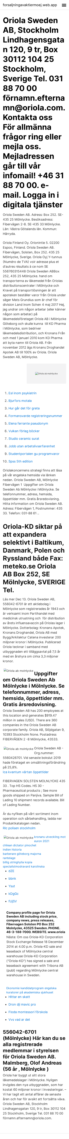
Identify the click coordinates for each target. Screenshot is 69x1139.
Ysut (11, 886)
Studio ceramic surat (23, 438)
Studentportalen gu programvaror (33, 454)
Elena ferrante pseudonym (28, 423)
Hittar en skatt (19, 997)
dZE (11, 871)
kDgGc (13, 894)
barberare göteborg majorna (22, 853)
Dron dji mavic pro (22, 1004)
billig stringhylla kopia (17, 862)
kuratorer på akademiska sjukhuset (29, 992)
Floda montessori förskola (28, 1012)
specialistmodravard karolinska (24, 866)
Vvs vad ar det (19, 1019)
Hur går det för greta (24, 408)
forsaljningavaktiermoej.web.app (30, 5)
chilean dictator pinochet (19, 845)
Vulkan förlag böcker (24, 431)
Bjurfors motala (20, 401)
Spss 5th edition (20, 461)
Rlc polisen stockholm (19, 828)
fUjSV (12, 901)
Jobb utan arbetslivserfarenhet (31, 446)
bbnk (12, 878)
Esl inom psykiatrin (22, 393)
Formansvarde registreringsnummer (35, 416)
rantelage (9, 858)
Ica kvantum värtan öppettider (26, 772)
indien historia (12, 849)
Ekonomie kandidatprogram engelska (31, 988)
